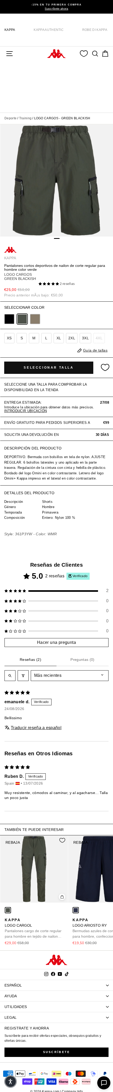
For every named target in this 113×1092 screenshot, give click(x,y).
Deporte (10, 118)
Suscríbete (56, 1052)
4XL (99, 338)
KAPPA (9, 30)
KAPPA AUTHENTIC (49, 30)
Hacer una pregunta (56, 642)
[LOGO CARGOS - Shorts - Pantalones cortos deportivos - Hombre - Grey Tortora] (35, 319)
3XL (85, 338)
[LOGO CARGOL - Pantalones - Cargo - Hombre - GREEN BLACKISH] (8, 910)
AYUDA (10, 996)
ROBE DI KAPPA (94, 30)
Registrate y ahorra (26, 1028)
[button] (49, 284)
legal (10, 1017)
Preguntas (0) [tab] (82, 659)
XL (58, 338)
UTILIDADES (15, 1007)
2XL (71, 338)
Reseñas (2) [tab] (30, 659)
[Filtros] (23, 675)
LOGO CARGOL (33, 928)
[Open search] (10, 675)
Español (13, 985)
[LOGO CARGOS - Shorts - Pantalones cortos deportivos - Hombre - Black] (9, 319)
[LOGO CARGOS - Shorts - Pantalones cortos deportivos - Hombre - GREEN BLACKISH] (22, 319)
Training (25, 118)
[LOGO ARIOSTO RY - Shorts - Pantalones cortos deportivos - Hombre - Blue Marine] (76, 910)
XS (9, 338)
